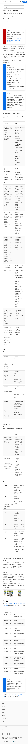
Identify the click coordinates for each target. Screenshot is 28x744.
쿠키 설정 (15, 738)
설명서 (4, 10)
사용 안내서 (15, 10)
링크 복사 (10, 18)
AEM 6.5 (9, 10)
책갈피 (5, 18)
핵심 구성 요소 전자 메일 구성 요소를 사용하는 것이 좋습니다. (15, 40)
